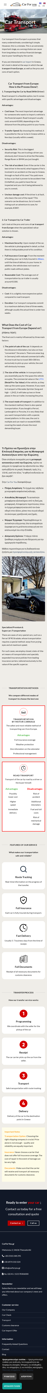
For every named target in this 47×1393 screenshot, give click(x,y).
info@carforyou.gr (12, 1268)
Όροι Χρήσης (27, 1370)
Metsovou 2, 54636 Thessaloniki (16, 1249)
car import (27, 62)
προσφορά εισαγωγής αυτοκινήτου (29, 552)
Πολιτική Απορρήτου (11, 1370)
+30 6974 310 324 (12, 1262)
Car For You (12, 482)
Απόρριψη (26, 1376)
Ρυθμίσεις (9, 1376)
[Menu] (5, 4)
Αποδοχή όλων (12, 1386)
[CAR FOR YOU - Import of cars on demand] (23, 4)
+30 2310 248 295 (12, 1256)
